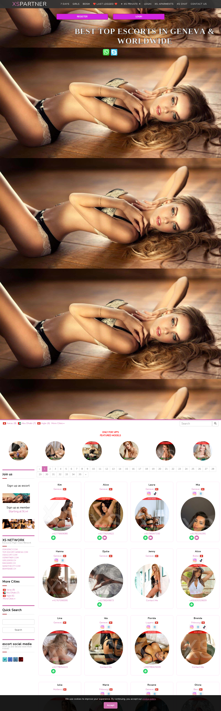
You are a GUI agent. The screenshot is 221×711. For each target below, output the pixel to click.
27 (206, 468)
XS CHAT (182, 4)
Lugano (149, 622)
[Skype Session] (114, 52)
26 (199, 468)
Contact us (199, 4)
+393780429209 (152, 667)
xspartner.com (10, 557)
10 (93, 468)
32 (60, 474)
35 (80, 474)
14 (120, 468)
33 (66, 474)
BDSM (86, 4)
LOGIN (139, 16)
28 (212, 468)
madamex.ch (9, 563)
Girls (76, 4)
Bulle (195, 555)
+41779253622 (106, 533)
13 (113, 468)
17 (139, 468)
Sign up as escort (18, 486)
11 (100, 468)
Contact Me (152, 600)
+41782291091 (198, 533)
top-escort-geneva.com (15, 552)
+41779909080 (60, 533)
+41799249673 (106, 600)
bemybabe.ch (9, 569)
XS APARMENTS (164, 4)
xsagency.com (10, 549)
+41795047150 (152, 533)
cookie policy (148, 698)
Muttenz (57, 689)
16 (133, 468)
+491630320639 (197, 600)
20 (159, 468)
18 (146, 468)
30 (46, 474)
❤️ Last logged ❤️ (105, 4)
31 (53, 474)
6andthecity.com (11, 566)
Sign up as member (18, 509)
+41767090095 (60, 600)
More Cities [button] (57, 423)
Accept (110, 705)
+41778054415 (60, 667)
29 (40, 474)
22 (173, 468)
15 (126, 468)
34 (73, 474)
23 (179, 468)
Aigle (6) (45, 423)
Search (18, 629)
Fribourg (195, 622)
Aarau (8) (11, 423)
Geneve (57, 489)
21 (166, 468)
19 (153, 468)
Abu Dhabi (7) (28, 423)
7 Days (65, 4)
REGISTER (82, 16)
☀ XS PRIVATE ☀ (131, 4)
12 (106, 468)
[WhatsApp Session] (107, 52)
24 (186, 468)
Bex (196, 689)
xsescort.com (9, 555)
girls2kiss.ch (9, 560)
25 (193, 468)
